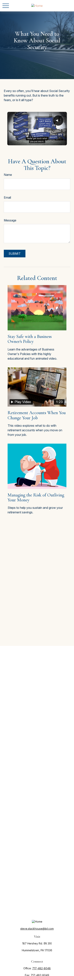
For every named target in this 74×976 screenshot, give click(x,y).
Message (10, 220)
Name (8, 175)
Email (7, 197)
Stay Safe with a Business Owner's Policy (30, 339)
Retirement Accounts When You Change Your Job (37, 415)
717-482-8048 (41, 968)
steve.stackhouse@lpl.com (37, 928)
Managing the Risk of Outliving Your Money (36, 497)
